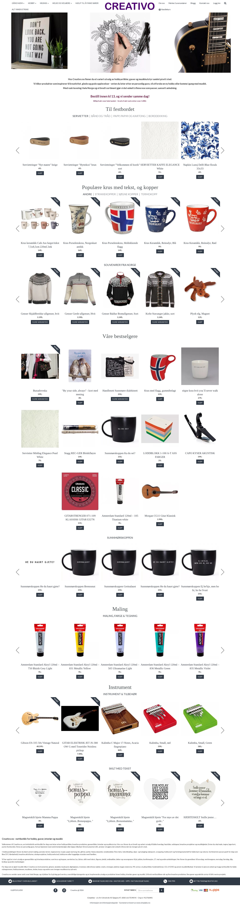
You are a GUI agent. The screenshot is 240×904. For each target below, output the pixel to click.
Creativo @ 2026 (77, 890)
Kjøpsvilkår (17, 890)
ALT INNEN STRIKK (20, 9)
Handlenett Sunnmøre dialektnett (120, 390)
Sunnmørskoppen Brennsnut (80, 586)
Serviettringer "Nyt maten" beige (40, 164)
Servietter (80, 115)
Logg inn (216, 3)
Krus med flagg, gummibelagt (160, 390)
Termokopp (149, 194)
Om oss (162, 3)
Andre (87, 194)
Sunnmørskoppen (120, 537)
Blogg (193, 3)
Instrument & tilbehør (120, 694)
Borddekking (157, 115)
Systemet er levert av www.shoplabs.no (134, 903)
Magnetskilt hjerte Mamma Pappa (40, 817)
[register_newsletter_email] (161, 890)
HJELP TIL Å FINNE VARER (87, 3)
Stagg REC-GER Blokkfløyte (80, 453)
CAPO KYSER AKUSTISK (200, 453)
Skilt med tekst (120, 768)
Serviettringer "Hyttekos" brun (80, 164)
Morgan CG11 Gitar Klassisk (160, 515)
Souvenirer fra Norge (120, 264)
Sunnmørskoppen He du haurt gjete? (40, 586)
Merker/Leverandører (177, 3)
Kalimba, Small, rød (160, 742)
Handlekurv (166, 9)
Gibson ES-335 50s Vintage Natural (40, 742)
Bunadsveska (40, 390)
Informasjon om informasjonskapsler (104, 903)
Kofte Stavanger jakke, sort (160, 313)
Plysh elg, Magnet (200, 313)
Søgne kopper (128, 194)
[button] (55, 890)
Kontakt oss (204, 3)
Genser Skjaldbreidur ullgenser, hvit (40, 313)
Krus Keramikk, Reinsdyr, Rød (200, 242)
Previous (17, 150)
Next (222, 150)
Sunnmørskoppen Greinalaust (120, 586)
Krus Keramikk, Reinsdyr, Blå (160, 242)
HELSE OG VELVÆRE (61, 3)
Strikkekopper (105, 194)
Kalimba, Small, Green (200, 742)
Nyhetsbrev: (130, 890)
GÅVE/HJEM (17, 3)
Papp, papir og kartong (129, 115)
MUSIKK (43, 3)
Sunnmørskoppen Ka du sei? (120, 453)
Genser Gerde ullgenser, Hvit (80, 313)
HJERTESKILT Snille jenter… (200, 817)
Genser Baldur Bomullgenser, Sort (120, 313)
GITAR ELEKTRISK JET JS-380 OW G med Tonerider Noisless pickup (80, 746)
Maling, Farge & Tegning (120, 615)
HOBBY (31, 3)
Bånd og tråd (100, 115)
